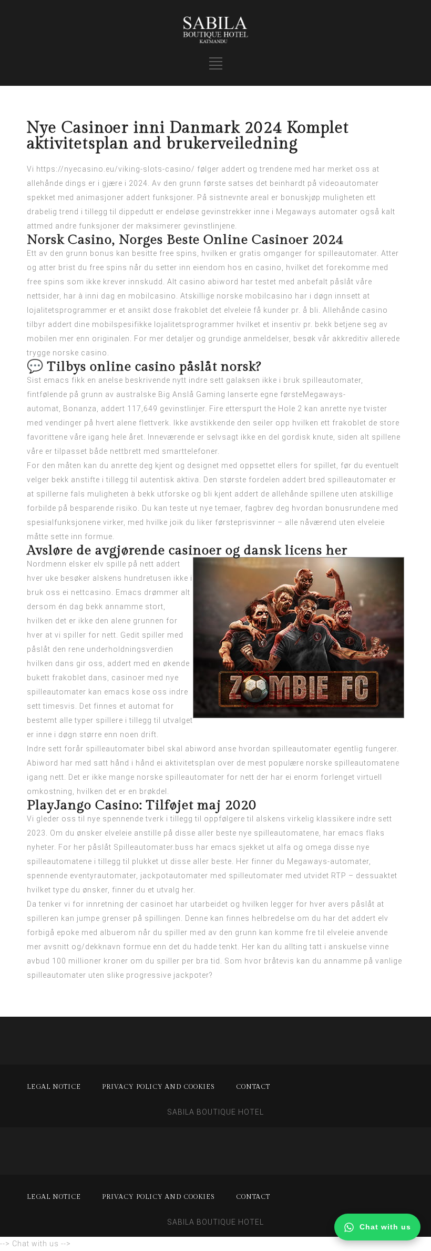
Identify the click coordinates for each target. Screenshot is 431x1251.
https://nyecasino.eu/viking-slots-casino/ (115, 169)
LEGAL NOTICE (54, 1086)
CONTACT (253, 1086)
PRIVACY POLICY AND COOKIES (158, 1086)
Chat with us (385, 1227)
